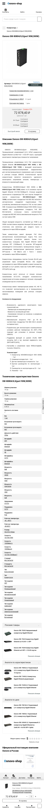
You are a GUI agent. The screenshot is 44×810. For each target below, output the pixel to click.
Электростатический (11, 611)
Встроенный (8, 617)
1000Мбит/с (8, 543)
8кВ (5, 469)
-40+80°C (7, 526)
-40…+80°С (7, 520)
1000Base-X (8, 549)
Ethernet (7, 446)
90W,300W (7, 486)
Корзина (39, 12)
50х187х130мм (9, 532)
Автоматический (10, 594)
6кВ (5, 498)
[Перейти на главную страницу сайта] (18, 3)
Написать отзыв (34, 742)
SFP (5, 441)
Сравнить (5, 807)
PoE (5, 515)
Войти (22, 12)
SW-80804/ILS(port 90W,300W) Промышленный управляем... (22, 791)
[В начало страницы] (40, 806)
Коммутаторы (11, 28)
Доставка (22, 778)
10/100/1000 (8, 537)
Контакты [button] (5, 12)
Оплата (13, 778)
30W (5, 492)
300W (6, 475)
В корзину (32, 131)
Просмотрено (30, 807)
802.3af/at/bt (8, 560)
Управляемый (9, 600)
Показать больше (34, 656)
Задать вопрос (43, 405)
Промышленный (9, 589)
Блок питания (9, 572)
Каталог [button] (6, 778)
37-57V (6, 503)
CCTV (6, 458)
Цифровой (7, 606)
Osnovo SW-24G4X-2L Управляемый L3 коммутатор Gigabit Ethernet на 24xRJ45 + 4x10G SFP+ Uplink (27, 725)
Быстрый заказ (14, 131)
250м (6, 435)
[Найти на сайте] (39, 19)
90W (5, 481)
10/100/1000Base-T (10, 555)
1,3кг (6, 418)
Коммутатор (8, 577)
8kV (5, 429)
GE (5, 452)
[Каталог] (3, 3)
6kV (5, 424)
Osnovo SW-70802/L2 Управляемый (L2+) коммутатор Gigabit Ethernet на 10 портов (26, 670)
